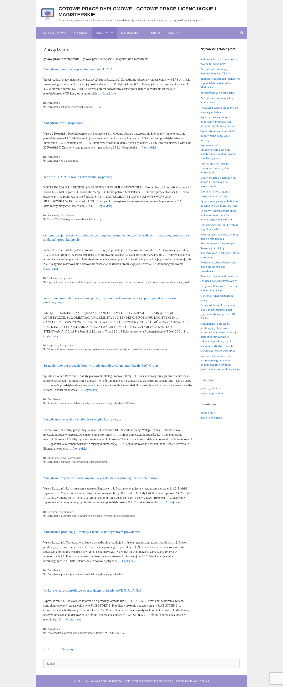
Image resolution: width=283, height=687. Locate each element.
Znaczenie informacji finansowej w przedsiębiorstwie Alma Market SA (220, 83)
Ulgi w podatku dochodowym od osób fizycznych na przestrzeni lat (218, 182)
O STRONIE (81, 32)
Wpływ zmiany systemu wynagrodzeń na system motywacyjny (214, 168)
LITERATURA (129, 32)
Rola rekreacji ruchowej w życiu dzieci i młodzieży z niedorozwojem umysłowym (219, 239)
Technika (52, 278)
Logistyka (52, 345)
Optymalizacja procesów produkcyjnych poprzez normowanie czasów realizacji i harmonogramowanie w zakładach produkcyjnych (118, 282)
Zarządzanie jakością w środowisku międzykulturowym (82, 419)
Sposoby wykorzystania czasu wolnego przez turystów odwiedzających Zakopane (218, 215)
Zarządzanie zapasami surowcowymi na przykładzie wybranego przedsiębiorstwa (100, 478)
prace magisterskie (211, 393)
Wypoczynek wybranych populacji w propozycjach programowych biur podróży (217, 121)
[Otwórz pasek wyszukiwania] (241, 33)
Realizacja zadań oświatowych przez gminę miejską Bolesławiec (218, 267)
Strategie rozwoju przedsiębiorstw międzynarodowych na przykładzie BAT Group (100, 365)
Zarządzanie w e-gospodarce (63, 123)
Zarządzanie (53, 102)
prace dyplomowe (211, 388)
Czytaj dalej (109, 93)
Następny (69, 649)
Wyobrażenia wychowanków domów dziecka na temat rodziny (217, 136)
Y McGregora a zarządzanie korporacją (79, 219)
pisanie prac (207, 412)
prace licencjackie (211, 417)
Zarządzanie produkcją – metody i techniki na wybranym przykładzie (91, 532)
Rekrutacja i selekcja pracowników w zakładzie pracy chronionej (219, 253)
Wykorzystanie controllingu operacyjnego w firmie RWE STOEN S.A (92, 590)
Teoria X (52, 219)
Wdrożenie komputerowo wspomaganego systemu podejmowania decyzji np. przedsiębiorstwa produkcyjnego (107, 349)
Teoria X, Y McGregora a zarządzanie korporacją (77, 177)
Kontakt (204, 680)
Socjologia (53, 215)
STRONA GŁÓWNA (55, 32)
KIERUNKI (102, 32)
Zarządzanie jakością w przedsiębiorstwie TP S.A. (78, 69)
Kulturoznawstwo (56, 458)
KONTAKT (174, 32)
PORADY (155, 32)
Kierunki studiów (186, 680)
